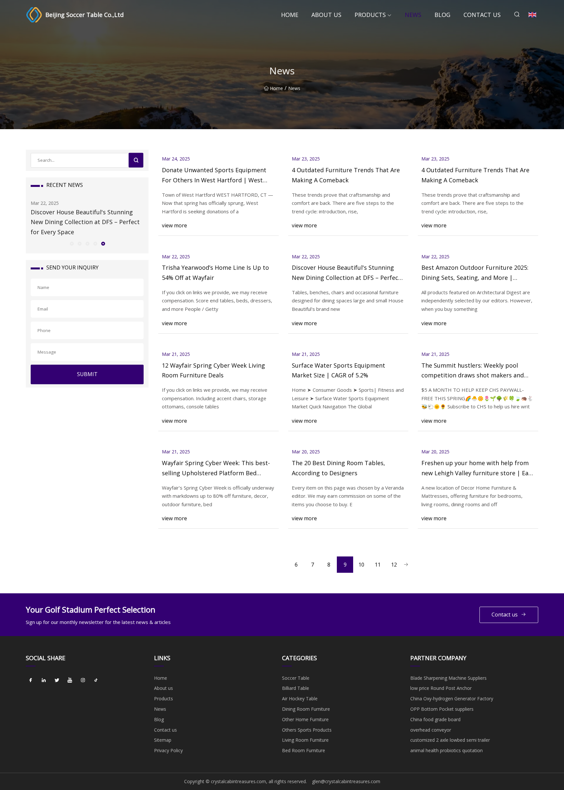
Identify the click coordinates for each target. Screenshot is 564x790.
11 (378, 564)
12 (394, 564)
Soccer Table (295, 678)
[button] (71, 243)
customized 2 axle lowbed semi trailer (450, 740)
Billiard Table (295, 688)
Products (370, 15)
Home (289, 15)
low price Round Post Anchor (441, 688)
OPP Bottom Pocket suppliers (442, 709)
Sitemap (162, 740)
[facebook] (31, 680)
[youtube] (70, 680)
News (413, 15)
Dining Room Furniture (306, 709)
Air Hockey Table (300, 698)
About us (326, 15)
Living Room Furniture (305, 740)
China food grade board (435, 719)
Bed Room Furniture (303, 750)
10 (361, 564)
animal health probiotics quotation (446, 750)
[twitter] (57, 680)
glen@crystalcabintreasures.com (346, 781)
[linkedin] (44, 680)
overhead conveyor (430, 730)
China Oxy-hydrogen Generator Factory (451, 698)
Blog (442, 15)
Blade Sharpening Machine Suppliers (448, 678)
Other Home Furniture (305, 719)
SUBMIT (87, 374)
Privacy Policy (168, 750)
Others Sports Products (307, 730)
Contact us (482, 15)
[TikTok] (96, 680)
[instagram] (83, 680)
